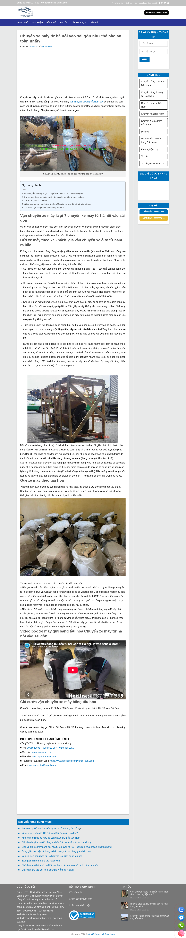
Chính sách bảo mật (79, 905)
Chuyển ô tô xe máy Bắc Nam (151, 123)
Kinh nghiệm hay (150, 149)
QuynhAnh (47, 46)
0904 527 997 (50, 748)
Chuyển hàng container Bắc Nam (153, 83)
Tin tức (144, 156)
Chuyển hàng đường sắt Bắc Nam (152, 94)
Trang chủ (22, 22)
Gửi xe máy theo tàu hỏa (35, 200)
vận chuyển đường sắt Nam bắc (86, 101)
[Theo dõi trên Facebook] (159, 3)
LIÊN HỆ (94, 22)
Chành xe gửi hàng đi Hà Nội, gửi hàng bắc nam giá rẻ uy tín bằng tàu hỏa (60, 865)
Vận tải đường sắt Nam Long (101, 934)
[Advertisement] (73, 75)
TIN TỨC (64, 22)
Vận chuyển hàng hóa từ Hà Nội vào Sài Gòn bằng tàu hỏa (52, 856)
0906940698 (33, 748)
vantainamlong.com (42, 752)
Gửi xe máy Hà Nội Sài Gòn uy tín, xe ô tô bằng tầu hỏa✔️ (52, 828)
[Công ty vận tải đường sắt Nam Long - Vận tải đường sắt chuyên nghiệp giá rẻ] (35, 12)
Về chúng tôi (117, 3)
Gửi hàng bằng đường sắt (146, 3)
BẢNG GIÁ (51, 22)
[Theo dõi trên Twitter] (165, 3)
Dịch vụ (129, 3)
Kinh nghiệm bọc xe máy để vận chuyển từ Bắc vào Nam (51, 838)
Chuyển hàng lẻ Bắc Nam (151, 105)
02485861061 (66, 748)
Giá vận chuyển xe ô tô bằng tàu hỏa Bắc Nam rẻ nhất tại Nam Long (57, 842)
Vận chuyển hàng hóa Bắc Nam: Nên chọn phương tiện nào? (149, 893)
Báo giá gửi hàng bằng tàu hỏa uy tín (41, 860)
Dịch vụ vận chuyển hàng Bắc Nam (151, 140)
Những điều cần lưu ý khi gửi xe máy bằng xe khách (149, 905)
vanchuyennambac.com (44, 756)
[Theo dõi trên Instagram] (162, 3)
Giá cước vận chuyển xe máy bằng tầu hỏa (44, 207)
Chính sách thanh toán (80, 899)
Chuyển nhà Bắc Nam (152, 114)
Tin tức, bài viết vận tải (152, 163)
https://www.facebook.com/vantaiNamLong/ (72, 761)
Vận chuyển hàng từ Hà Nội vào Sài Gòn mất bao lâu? (50, 833)
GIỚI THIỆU (37, 22)
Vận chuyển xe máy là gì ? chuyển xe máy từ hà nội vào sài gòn (53, 193)
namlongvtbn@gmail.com (42, 765)
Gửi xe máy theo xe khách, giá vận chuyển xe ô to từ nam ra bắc (54, 197)
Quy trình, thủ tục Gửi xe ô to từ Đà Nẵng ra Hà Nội (48, 870)
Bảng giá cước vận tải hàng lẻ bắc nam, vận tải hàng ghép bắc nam (56, 851)
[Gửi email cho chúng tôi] (168, 3)
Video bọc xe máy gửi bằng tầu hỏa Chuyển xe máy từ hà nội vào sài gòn (58, 204)
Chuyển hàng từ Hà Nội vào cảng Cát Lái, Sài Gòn (149, 917)
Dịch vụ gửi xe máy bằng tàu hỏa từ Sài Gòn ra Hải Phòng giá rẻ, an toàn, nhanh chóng (67, 847)
